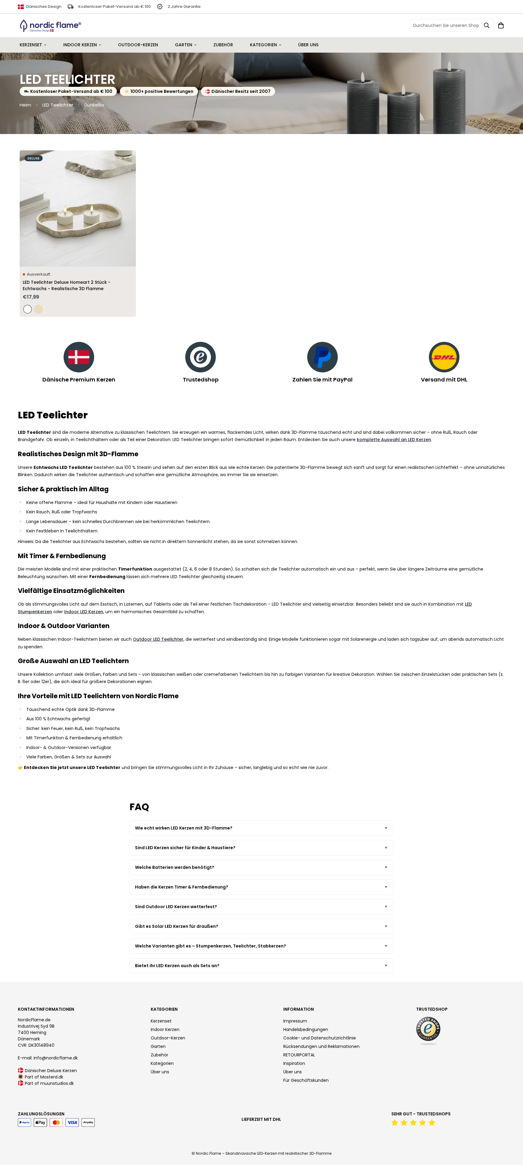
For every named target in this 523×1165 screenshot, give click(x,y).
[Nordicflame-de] (51, 25)
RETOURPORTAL (299, 1055)
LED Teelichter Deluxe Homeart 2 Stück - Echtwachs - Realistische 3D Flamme (66, 285)
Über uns (308, 45)
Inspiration (294, 1063)
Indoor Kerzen (80, 45)
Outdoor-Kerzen (138, 45)
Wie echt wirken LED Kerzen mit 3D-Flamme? (183, 828)
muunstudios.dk (57, 1083)
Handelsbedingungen (305, 1029)
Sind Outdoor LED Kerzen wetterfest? (176, 907)
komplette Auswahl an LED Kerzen (394, 440)
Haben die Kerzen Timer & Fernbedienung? (181, 887)
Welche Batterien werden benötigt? (174, 867)
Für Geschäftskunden (306, 1080)
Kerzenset (31, 45)
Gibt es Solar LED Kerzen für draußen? (176, 926)
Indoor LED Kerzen (83, 612)
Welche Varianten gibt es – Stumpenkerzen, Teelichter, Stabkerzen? (210, 946)
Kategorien (263, 45)
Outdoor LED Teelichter (158, 639)
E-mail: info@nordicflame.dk (48, 1058)
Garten (183, 45)
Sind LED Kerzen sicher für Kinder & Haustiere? (185, 848)
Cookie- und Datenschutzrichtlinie (319, 1038)
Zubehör (223, 45)
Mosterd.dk (51, 1077)
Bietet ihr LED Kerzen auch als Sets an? (177, 966)
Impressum (295, 1021)
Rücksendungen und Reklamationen (321, 1046)
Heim (25, 105)
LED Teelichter (57, 105)
